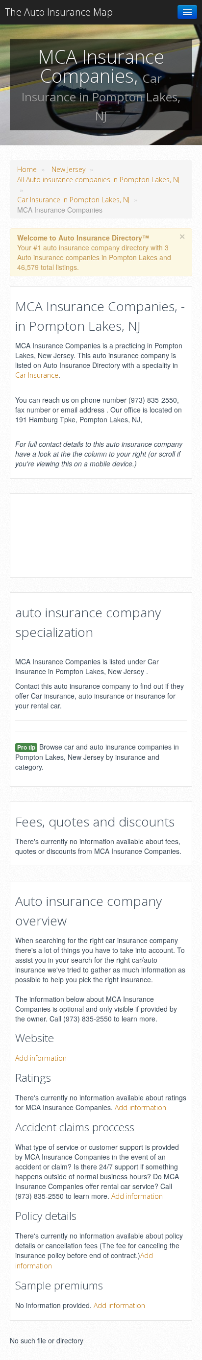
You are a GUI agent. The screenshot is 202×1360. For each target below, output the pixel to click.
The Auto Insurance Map (59, 12)
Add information (41, 1058)
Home (27, 169)
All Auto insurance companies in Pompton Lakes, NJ (98, 179)
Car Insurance (36, 375)
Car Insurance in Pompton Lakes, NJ (73, 199)
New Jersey (68, 169)
